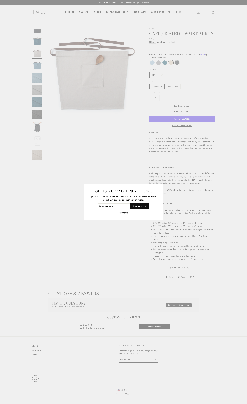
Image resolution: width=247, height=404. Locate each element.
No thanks (123, 212)
